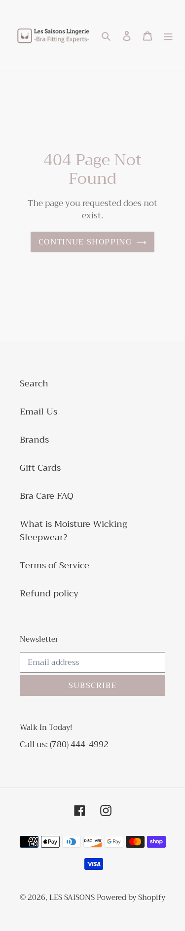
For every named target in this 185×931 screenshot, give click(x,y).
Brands (34, 440)
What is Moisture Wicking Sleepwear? (73, 530)
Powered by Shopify (131, 897)
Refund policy (49, 593)
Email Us (38, 411)
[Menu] (168, 35)
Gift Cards (40, 468)
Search (34, 383)
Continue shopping (85, 242)
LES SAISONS (73, 897)
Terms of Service (54, 565)
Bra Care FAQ (47, 496)
